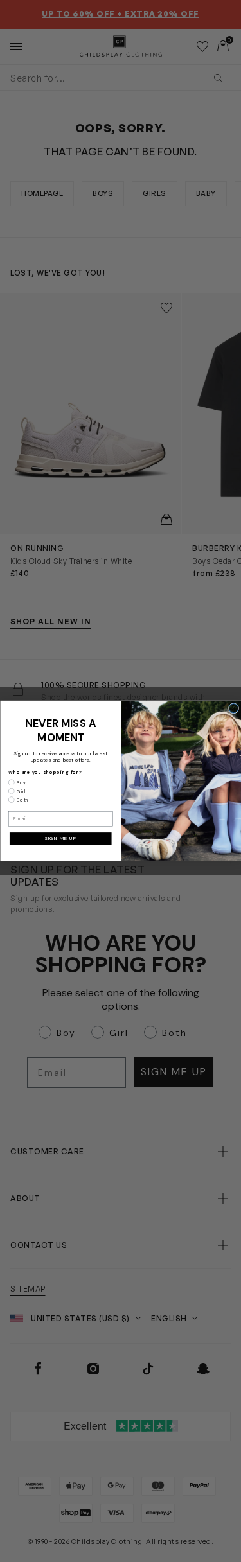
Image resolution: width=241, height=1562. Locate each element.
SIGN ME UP (60, 839)
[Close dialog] (233, 708)
